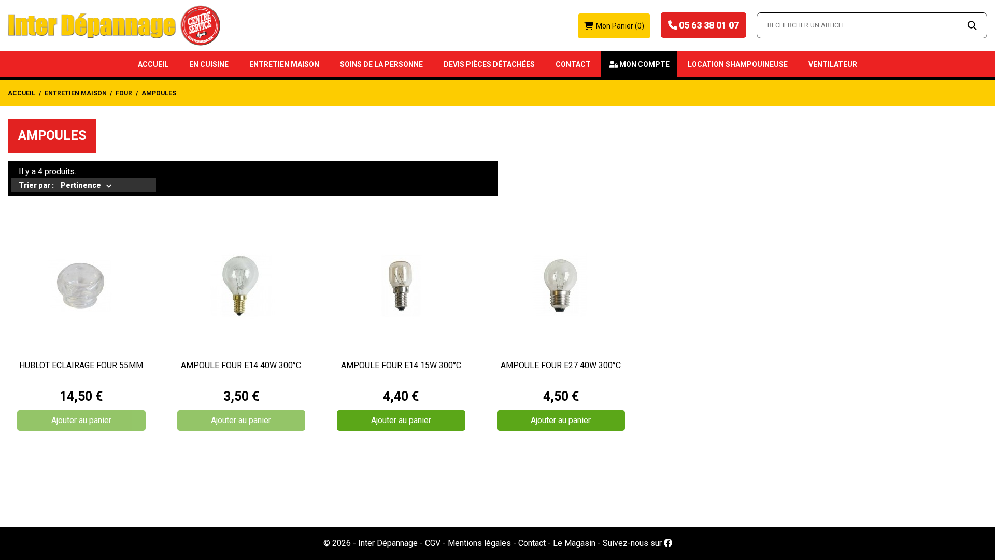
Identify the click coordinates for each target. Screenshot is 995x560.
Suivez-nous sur (633, 543)
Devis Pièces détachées (489, 64)
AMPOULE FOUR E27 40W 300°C (561, 365)
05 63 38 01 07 (709, 25)
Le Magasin (574, 543)
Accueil (153, 64)
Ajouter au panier (81, 420)
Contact (573, 64)
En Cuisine (209, 64)
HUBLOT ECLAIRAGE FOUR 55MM (81, 365)
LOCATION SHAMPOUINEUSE (738, 64)
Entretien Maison (284, 64)
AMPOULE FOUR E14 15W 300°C (401, 365)
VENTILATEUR (832, 64)
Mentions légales (479, 543)
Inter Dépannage (388, 543)
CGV (432, 543)
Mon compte (644, 64)
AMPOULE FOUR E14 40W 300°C (241, 365)
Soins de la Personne (381, 64)
